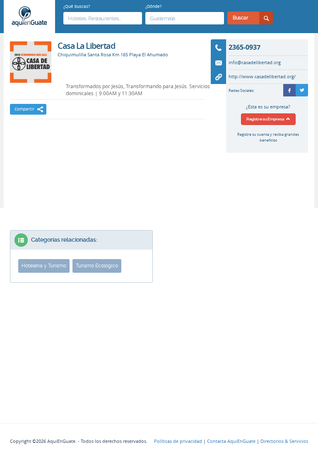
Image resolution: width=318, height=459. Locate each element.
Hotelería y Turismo (44, 266)
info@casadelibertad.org (255, 62)
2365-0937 (244, 47)
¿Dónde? (153, 6)
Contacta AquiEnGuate (231, 441)
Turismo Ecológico (97, 266)
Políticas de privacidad (178, 441)
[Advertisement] (107, 148)
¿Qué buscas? (76, 6)
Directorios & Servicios (284, 441)
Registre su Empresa (266, 119)
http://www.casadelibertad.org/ (262, 76)
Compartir (24, 109)
